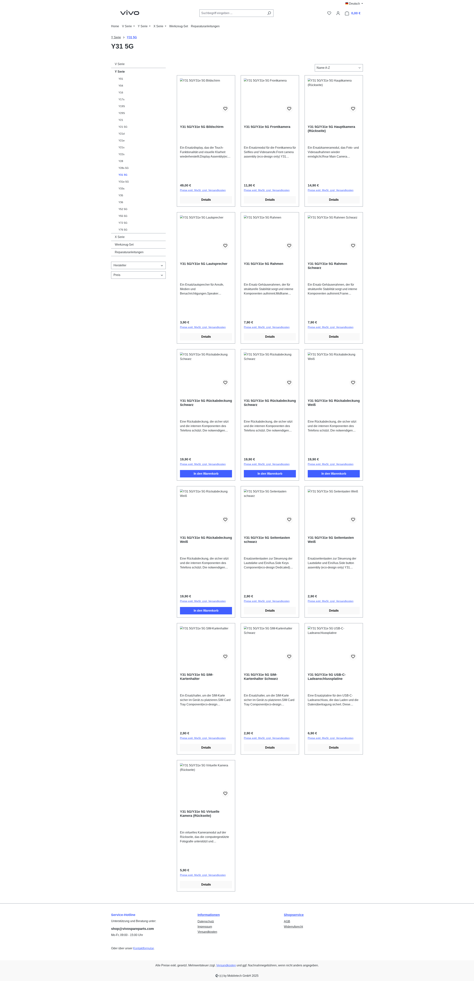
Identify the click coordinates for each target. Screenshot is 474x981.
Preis (117, 275)
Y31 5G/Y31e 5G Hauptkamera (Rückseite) (331, 129)
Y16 (120, 92)
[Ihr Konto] (338, 13)
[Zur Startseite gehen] (129, 12)
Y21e (121, 140)
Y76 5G (122, 229)
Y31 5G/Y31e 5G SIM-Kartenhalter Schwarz (261, 677)
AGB (287, 921)
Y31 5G (122, 174)
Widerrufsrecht (293, 926)
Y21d (121, 133)
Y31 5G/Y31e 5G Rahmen (263, 264)
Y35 (120, 195)
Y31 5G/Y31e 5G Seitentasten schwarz (267, 540)
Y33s (121, 188)
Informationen (209, 915)
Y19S (121, 106)
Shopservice (294, 915)
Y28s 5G (123, 167)
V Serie (120, 64)
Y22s (121, 154)
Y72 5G (122, 222)
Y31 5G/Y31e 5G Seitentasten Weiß (331, 540)
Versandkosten (207, 931)
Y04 (120, 85)
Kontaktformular (143, 948)
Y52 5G (122, 209)
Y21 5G (122, 126)
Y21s (121, 147)
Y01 (120, 78)
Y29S (121, 113)
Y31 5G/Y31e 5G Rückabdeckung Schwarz (206, 403)
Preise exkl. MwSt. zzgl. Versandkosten (203, 190)
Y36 (120, 202)
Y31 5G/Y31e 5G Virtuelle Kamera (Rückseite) (199, 814)
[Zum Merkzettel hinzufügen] (225, 109)
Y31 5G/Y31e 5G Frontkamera (267, 127)
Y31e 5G (123, 181)
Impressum (205, 926)
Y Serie (120, 71)
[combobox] (232, 13)
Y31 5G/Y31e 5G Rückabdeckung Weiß (334, 403)
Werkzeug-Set (124, 244)
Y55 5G (122, 215)
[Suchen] (269, 13)
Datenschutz (206, 921)
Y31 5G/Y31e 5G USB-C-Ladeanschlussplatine (327, 677)
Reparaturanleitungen (129, 252)
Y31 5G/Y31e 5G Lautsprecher (203, 264)
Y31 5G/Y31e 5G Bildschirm (201, 127)
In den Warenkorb (206, 473)
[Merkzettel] (329, 13)
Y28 (120, 161)
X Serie (120, 237)
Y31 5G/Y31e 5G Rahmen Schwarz (327, 266)
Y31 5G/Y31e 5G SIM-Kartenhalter (196, 677)
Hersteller (120, 265)
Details (206, 199)
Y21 (120, 119)
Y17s (121, 99)
